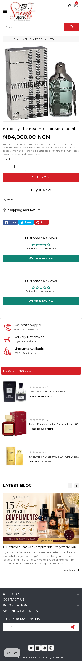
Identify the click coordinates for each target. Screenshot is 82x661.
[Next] (76, 485)
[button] (41, 210)
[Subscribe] (72, 627)
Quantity (8, 159)
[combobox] (41, 27)
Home (10, 39)
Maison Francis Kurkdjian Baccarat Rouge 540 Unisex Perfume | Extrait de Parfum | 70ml (53, 425)
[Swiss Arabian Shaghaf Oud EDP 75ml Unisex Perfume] (14, 456)
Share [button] (10, 199)
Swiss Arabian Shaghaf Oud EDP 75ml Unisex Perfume (53, 458)
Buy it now (41, 190)
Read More (69, 570)
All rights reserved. (55, 657)
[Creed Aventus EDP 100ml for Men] (14, 391)
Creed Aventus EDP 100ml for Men (47, 391)
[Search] (71, 27)
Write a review (40, 258)
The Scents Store (35, 657)
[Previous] (70, 485)
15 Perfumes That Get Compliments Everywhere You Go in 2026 (39, 548)
